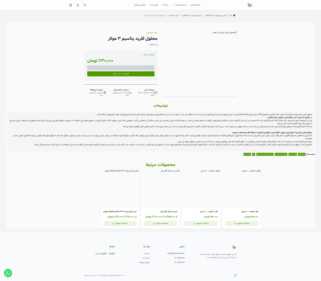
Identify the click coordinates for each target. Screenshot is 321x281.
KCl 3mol (247, 154)
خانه (230, 15)
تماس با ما (154, 5)
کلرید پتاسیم (292, 154)
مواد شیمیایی (173, 15)
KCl (253, 154)
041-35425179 (179, 262)
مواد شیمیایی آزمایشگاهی (191, 15)
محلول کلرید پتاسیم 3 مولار (265, 154)
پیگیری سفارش (140, 5)
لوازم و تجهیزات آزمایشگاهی (215, 15)
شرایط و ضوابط (144, 262)
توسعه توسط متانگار (90, 275)
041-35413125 (179, 258)
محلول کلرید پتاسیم (281, 154)
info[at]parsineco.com (176, 253)
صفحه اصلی (195, 5)
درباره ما (165, 5)
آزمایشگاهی (301, 154)
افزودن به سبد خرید (121, 73)
